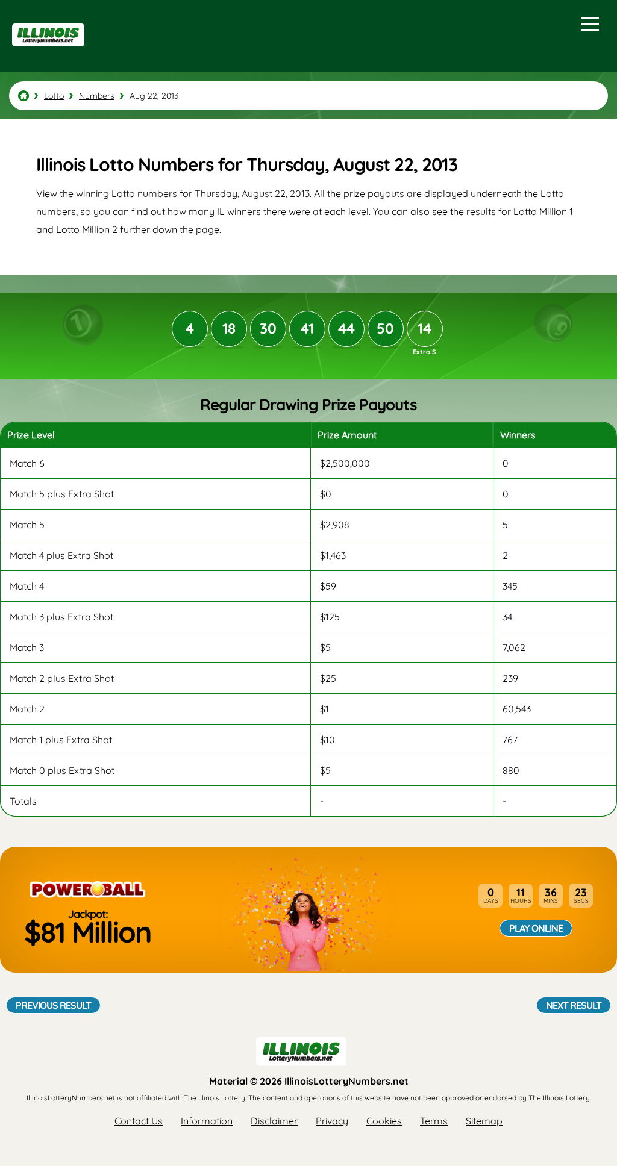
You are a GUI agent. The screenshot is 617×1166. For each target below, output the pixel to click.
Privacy (332, 1121)
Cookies (384, 1121)
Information (207, 1121)
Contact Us (138, 1121)
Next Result (573, 1005)
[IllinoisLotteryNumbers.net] (46, 52)
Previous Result (53, 1005)
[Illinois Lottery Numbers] (23, 95)
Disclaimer (274, 1121)
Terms (434, 1121)
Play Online (536, 928)
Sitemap (484, 1121)
